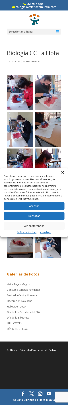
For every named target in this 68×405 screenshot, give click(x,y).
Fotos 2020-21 (31, 61)
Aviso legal (45, 232)
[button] (62, 172)
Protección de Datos (44, 350)
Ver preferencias (34, 226)
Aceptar (34, 206)
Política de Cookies (26, 232)
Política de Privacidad (19, 350)
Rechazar (34, 216)
